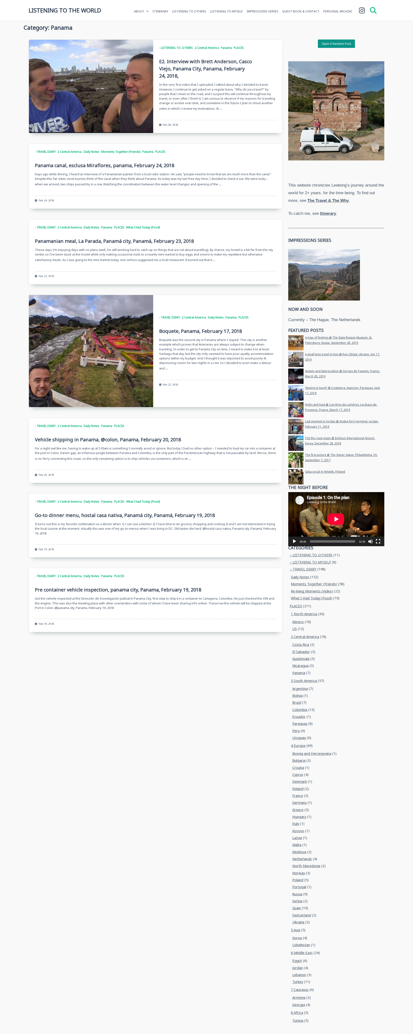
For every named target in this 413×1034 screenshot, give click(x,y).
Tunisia (297, 1020)
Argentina (300, 688)
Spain (296, 907)
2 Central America (207, 48)
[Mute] (370, 541)
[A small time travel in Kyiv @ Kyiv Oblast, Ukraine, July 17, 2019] (296, 359)
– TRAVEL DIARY (303, 569)
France (297, 795)
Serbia (297, 900)
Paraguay (299, 723)
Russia (297, 894)
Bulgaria (298, 760)
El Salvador (301, 651)
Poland (297, 879)
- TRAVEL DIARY (45, 152)
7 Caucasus (300, 989)
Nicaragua (300, 665)
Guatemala (301, 658)
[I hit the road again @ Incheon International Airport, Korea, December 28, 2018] (296, 443)
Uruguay (299, 737)
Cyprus (297, 774)
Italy (295, 823)
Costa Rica (300, 644)
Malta (296, 844)
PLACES (239, 48)
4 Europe (298, 745)
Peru (296, 730)
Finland (298, 788)
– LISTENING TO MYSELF (310, 562)
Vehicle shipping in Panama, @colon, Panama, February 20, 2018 (108, 439)
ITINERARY (160, 11)
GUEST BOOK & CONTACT (301, 11)
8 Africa (297, 1012)
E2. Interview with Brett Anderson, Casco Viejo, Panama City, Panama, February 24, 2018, (205, 68)
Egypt (297, 960)
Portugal (299, 886)
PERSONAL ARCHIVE (337, 11)
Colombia (299, 709)
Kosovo (298, 830)
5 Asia (295, 929)
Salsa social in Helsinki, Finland (325, 472)
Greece (298, 809)
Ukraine (298, 922)
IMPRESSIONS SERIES (262, 11)
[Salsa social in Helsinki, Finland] (296, 476)
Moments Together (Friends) (121, 152)
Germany (299, 802)
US (294, 628)
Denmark (299, 781)
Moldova (299, 851)
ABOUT (139, 11)
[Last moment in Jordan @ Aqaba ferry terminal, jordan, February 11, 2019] (296, 426)
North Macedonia (306, 865)
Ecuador (299, 716)
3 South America (304, 680)
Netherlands (302, 858)
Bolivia (297, 695)
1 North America (304, 613)
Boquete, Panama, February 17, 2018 (200, 331)
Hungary (299, 816)
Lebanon (299, 974)
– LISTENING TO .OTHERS (311, 554)
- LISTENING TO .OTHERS (176, 48)
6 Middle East (302, 952)
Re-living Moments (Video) (312, 591)
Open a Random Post (336, 44)
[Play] (294, 541)
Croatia (298, 767)
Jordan (297, 967)
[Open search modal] (373, 10)
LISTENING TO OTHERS (189, 11)
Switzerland (301, 915)
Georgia (298, 1004)
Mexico (298, 621)
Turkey (297, 981)
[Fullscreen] (378, 541)
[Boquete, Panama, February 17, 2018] (91, 351)
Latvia (297, 837)
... (221, 108)
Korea (297, 937)
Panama (226, 48)
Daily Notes (91, 152)
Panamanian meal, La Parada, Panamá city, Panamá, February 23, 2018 (114, 241)
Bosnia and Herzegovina (311, 753)
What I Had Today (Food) (143, 227)
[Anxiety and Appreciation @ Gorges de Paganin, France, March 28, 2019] (296, 376)
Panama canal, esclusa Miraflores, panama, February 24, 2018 (104, 165)
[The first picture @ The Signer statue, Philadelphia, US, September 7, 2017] (296, 460)
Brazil (296, 702)
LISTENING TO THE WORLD (65, 10)
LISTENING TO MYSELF (226, 11)
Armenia (298, 997)
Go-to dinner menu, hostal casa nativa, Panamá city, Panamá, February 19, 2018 (125, 515)
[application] (336, 519)
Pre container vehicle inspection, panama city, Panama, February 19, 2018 (118, 589)
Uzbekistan (301, 944)
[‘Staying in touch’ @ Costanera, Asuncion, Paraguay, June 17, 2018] (296, 393)
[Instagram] (362, 10)
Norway (298, 872)
